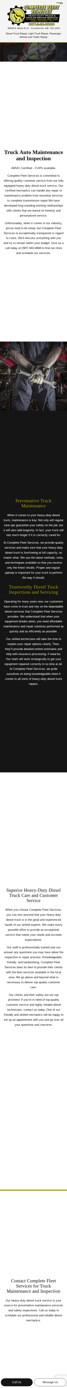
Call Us (16, 1382)
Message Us (50, 1382)
